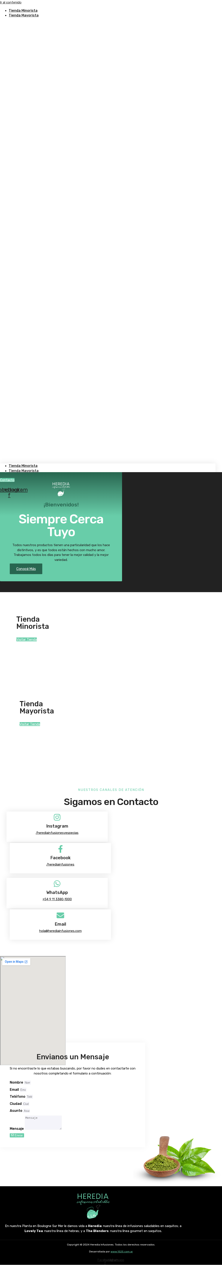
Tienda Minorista (23, 466)
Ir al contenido (10, 2)
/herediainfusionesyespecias (57, 833)
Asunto (16, 1111)
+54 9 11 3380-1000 (57, 899)
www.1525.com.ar (122, 1251)
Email (15, 1090)
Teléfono (18, 1096)
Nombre (17, 1082)
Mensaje (17, 1129)
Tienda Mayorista (24, 15)
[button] (107, 240)
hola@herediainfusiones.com (60, 931)
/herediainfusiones (60, 864)
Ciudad (16, 1104)
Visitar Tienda (26, 639)
